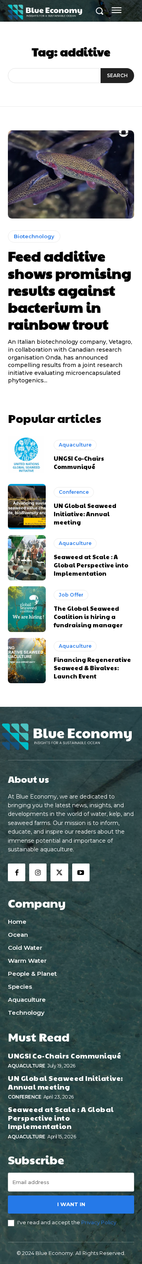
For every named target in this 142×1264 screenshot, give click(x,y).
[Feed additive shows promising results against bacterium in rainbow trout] (71, 174)
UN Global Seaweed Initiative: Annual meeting (85, 513)
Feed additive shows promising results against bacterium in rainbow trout (69, 290)
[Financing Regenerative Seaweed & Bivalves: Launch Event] (27, 660)
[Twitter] (59, 872)
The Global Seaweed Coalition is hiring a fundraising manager (88, 616)
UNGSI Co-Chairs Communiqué (79, 462)
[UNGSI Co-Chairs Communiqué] (27, 455)
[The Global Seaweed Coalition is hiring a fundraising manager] (27, 609)
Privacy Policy (98, 1222)
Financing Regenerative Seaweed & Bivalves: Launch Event (92, 667)
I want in (71, 1204)
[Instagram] (38, 872)
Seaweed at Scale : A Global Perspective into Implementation (91, 564)
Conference (74, 492)
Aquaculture (75, 445)
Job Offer (71, 595)
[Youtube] (81, 872)
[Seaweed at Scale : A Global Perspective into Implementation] (27, 557)
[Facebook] (16, 872)
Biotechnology (34, 236)
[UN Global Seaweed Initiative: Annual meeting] (27, 506)
